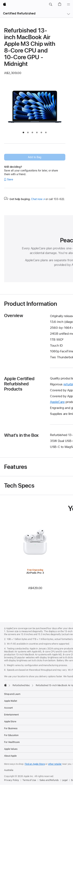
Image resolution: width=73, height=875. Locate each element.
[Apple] (5, 685)
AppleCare (57, 402)
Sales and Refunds (49, 780)
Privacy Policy (11, 780)
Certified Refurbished (19, 13)
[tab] (23, 132)
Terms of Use (29, 780)
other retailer (55, 764)
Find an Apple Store (35, 764)
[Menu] (68, 4)
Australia (8, 770)
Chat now (38, 199)
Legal (65, 780)
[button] (50, 4)
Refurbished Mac (21, 685)
